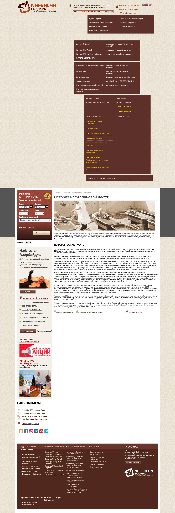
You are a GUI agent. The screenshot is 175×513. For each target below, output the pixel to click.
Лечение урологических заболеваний (89, 85)
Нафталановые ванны (75, 470)
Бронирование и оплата (32, 497)
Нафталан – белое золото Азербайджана (94, 151)
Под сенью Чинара (92, 128)
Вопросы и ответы (92, 98)
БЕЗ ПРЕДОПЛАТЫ (30, 306)
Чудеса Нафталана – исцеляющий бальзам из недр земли (97, 169)
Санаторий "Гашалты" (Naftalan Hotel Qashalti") (119, 45)
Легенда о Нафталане (128, 23)
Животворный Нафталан (94, 138)
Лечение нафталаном (75, 447)
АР (38, 364)
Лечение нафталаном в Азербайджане (90, 65)
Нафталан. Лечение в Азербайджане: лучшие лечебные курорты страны (97, 160)
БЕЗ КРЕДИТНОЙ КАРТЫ (32, 310)
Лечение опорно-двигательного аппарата (87, 90)
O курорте (27, 292)
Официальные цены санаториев (35, 302)
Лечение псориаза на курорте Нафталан (117, 72)
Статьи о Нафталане (93, 117)
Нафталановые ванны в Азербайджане (120, 77)
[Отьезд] (46, 206)
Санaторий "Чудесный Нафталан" (118, 50)
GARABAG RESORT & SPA (85, 58)
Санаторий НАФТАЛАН (84, 50)
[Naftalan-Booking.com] (37, 13)
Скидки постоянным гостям (33, 322)
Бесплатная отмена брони (32, 313)
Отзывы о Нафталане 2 (124, 111)
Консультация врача (83, 81)
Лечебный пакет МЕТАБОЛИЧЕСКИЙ (120, 81)
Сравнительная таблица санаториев (119, 54)
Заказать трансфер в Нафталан (97, 102)
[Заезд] (31, 206)
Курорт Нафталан (95, 19)
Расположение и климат (98, 27)
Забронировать (28, 331)
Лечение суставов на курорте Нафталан (117, 66)
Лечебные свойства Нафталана (101, 23)
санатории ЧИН (29, 364)
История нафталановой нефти (131, 19)
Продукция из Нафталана (98, 31)
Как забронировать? (44, 331)
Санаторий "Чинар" (83, 44)
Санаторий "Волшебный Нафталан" (89, 54)
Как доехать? (121, 98)
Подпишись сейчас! (132, 462)
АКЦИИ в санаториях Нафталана (53, 498)
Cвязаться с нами (122, 117)
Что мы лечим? (81, 71)
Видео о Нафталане (127, 27)
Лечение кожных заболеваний (117, 85)
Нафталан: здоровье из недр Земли (97, 133)
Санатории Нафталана (54, 447)
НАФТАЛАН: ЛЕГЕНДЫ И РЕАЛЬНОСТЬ (94, 122)
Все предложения (26, 228)
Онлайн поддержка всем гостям (35, 317)
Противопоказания (83, 77)
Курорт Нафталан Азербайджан (29, 448)
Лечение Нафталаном (64, 312)
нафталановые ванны (80, 290)
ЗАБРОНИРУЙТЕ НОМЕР (35, 298)
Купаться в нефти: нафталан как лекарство (96, 144)
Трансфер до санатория (32, 325)
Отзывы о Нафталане (124, 102)
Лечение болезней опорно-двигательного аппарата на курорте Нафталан (77, 490)
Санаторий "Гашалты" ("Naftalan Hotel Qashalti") (54, 455)
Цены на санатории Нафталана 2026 (101, 179)
